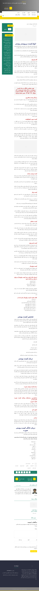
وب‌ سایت (20, 539)
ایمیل (28, 539)
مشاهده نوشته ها (18, 485)
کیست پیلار (16, 465)
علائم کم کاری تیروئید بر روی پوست (7, 61)
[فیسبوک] (8, 16)
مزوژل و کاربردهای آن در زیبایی (7, 49)
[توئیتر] (5, 16)
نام (36, 539)
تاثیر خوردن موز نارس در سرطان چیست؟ (6, 39)
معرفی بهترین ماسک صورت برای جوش (7, 69)
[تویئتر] (34, 582)
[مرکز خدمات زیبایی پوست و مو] (33, 3)
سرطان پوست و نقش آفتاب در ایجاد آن (6, 43)
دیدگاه (36, 528)
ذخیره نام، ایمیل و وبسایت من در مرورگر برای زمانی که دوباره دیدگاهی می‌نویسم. (26, 548)
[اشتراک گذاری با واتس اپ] (19, 472)
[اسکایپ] (32, 582)
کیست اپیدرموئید (22, 465)
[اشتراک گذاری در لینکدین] (22, 472)
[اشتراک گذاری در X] (27, 472)
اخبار (32, 463)
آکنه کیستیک (31, 465)
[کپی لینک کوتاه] (17, 472)
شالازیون (27, 465)
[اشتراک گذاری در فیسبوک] (29, 472)
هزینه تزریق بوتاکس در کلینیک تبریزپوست (7, 46)
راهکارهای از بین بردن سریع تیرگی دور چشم (6, 58)
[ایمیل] (30, 582)
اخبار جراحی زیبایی (28, 463)
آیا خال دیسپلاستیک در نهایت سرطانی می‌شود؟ (6, 65)
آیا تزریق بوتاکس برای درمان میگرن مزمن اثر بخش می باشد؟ (7, 54)
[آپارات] (3, 16)
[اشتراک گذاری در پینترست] (24, 472)
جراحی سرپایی (34, 513)
